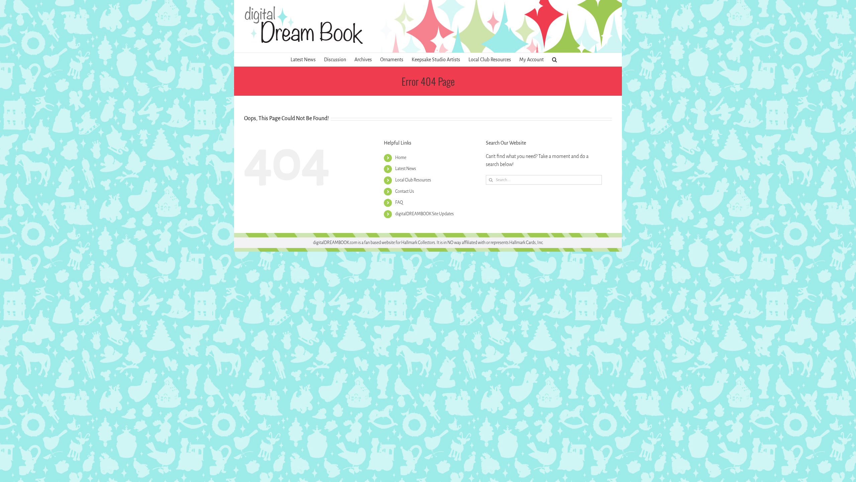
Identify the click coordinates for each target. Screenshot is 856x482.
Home (400, 157)
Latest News (405, 168)
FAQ (399, 202)
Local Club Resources (413, 180)
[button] (554, 59)
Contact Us (404, 191)
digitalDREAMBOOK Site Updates (424, 214)
